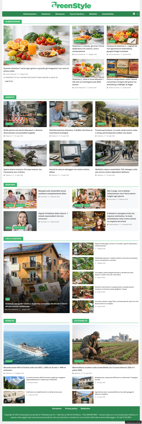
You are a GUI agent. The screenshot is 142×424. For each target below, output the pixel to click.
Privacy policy (71, 408)
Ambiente (45, 14)
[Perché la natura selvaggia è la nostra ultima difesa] (71, 153)
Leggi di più (9, 81)
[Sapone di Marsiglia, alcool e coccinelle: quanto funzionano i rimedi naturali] (83, 249)
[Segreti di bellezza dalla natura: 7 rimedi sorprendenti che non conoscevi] (20, 221)
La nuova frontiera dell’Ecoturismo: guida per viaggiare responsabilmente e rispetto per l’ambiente (45, 378)
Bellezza (8, 228)
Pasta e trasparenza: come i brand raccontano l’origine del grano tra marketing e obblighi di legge (122, 82)
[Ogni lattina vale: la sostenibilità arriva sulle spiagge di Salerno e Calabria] (83, 397)
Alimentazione (29, 14)
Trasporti (9, 361)
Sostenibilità (107, 14)
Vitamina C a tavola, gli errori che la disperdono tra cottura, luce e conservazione (88, 49)
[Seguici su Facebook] (134, 14)
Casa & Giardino (77, 14)
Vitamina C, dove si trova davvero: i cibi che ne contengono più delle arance (88, 82)
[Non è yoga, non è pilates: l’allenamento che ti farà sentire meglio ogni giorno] (88, 199)
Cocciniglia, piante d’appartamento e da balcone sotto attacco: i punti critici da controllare (114, 274)
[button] (137, 14)
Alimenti (112, 41)
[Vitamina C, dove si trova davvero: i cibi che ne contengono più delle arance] (88, 68)
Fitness (87, 205)
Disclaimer (57, 408)
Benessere (59, 14)
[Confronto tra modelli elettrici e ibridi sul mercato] (14, 397)
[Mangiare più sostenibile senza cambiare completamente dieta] (20, 199)
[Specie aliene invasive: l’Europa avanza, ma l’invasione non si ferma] (25, 153)
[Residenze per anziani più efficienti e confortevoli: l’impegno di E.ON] (83, 382)
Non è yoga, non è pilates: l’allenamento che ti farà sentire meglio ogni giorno (121, 193)
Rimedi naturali (19, 228)
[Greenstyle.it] (71, 5)
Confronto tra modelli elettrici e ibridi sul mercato (44, 392)
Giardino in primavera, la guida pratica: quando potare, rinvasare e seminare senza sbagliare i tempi (114, 288)
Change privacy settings (133, 422)
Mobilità (93, 14)
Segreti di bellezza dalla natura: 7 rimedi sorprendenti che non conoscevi (53, 216)
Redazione (85, 408)
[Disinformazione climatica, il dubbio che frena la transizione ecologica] (71, 114)
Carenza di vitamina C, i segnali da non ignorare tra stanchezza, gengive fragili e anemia (122, 49)
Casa (7, 299)
